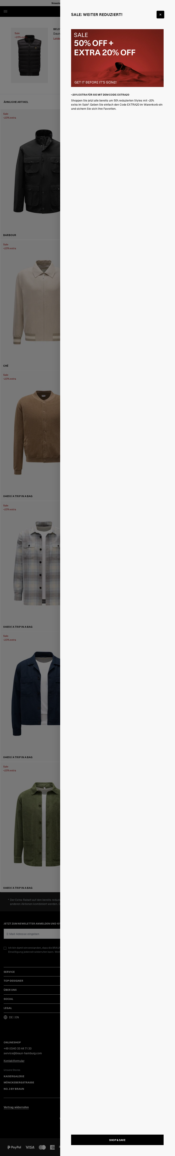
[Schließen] (160, 14)
